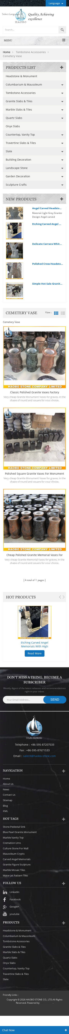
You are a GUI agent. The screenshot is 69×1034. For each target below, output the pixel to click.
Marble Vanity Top (13, 837)
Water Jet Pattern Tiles (15, 875)
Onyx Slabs (13, 126)
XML (5, 811)
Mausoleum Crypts (14, 853)
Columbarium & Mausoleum (24, 84)
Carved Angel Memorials (16, 859)
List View (63, 313)
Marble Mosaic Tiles (14, 870)
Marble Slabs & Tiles (19, 109)
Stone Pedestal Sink (14, 826)
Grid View (56, 313)
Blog (5, 805)
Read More (35, 653)
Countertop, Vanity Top (20, 134)
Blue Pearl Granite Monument (20, 832)
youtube (14, 914)
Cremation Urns (12, 843)
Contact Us (9, 794)
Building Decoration (18, 159)
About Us (8, 784)
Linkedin (14, 892)
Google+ (14, 906)
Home (6, 52)
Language (54, 3)
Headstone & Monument (21, 76)
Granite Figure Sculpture (16, 864)
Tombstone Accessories (21, 93)
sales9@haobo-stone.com (39, 756)
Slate (9, 151)
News (6, 789)
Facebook (15, 899)
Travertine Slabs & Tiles (21, 143)
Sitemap (7, 800)
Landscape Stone (17, 168)
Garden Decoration (18, 176)
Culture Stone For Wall (15, 848)
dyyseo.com (46, 1002)
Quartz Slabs (14, 118)
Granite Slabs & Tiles (19, 101)
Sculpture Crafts (16, 184)
